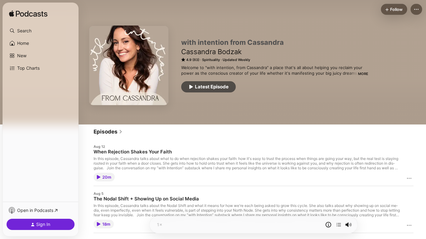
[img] (28, 14)
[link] (108, 131)
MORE (363, 74)
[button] (40, 31)
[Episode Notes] (328, 224)
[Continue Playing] (338, 224)
